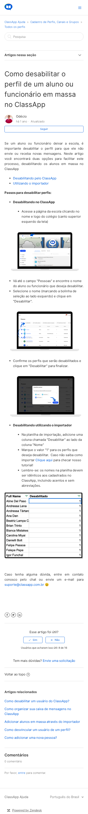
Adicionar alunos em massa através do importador (42, 722)
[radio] (33, 640)
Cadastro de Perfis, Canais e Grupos (54, 22)
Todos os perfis (14, 26)
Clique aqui (44, 460)
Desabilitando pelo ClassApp (34, 178)
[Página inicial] (8, 10)
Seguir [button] (44, 128)
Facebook (7, 615)
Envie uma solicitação (59, 661)
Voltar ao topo (14, 674)
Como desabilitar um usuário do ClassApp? (36, 701)
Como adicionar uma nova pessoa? (30, 738)
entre (21, 772)
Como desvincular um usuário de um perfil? (37, 730)
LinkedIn (19, 615)
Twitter (13, 615)
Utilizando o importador (31, 183)
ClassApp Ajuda (14, 22)
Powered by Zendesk (27, 810)
